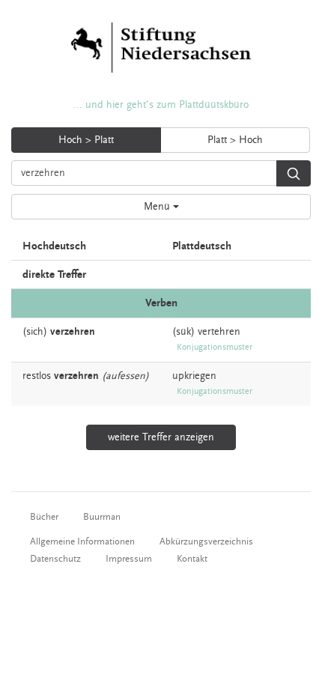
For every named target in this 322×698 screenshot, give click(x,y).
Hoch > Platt (86, 140)
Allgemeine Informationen (82, 541)
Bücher (44, 517)
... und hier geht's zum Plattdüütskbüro (161, 105)
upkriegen (194, 376)
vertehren (219, 332)
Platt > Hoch (235, 140)
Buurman (102, 517)
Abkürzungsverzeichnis (206, 541)
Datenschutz (55, 558)
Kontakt (192, 558)
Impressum (129, 558)
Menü (158, 207)
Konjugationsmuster (214, 347)
